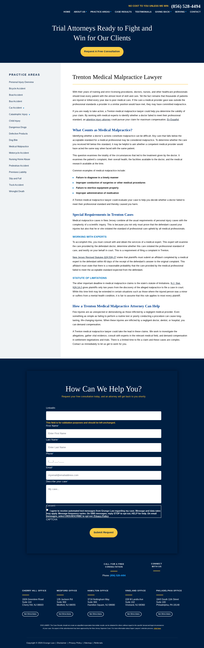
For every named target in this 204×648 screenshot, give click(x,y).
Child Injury (14, 121)
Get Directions (30, 614)
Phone (50, 453)
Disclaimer (62, 643)
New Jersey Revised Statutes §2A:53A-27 (94, 257)
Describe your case (57, 481)
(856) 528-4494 (186, 6)
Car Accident (15, 108)
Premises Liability (18, 172)
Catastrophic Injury (18, 114)
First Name (52, 425)
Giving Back (162, 12)
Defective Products (18, 133)
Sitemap (88, 643)
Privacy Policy (101, 516)
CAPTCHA (51, 519)
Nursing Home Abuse (19, 159)
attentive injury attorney (98, 119)
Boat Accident (16, 95)
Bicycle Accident (17, 88)
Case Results (123, 12)
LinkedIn (50, 408)
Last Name (52, 439)
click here (157, 628)
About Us (79, 12)
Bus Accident (15, 101)
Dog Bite (13, 140)
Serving (180, 12)
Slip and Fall (15, 178)
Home (67, 12)
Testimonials (143, 12)
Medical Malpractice (19, 146)
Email (49, 467)
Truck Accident (16, 185)
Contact (195, 12)
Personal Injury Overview (21, 82)
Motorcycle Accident (19, 153)
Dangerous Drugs (18, 127)
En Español (173, 119)
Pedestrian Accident (19, 166)
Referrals (98, 643)
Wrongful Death (16, 191)
